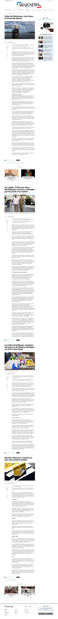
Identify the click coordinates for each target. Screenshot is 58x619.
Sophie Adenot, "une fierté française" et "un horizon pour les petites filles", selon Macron (48, 46)
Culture (33, 9)
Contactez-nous (27, 609)
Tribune (44, 9)
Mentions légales (27, 612)
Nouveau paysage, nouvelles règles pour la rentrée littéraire (11, 595)
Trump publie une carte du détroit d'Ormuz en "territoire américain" (48, 54)
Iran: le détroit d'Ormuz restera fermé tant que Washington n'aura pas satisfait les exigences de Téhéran (48, 59)
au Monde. (29, 128)
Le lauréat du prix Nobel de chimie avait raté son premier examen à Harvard (28, 178)
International (21, 9)
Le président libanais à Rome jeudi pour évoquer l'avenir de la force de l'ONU (48, 42)
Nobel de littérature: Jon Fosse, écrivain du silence (14, 13)
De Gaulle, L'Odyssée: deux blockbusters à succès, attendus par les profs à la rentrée (19, 189)
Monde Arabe (8, 9)
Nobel (33, 52)
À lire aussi (20, 167)
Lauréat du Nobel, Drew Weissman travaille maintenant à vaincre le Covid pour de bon (11, 178)
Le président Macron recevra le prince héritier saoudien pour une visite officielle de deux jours (48, 37)
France (14, 9)
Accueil (5, 13)
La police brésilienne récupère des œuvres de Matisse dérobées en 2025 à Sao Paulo (20, 347)
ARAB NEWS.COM (7, 0)
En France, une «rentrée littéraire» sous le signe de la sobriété (28, 595)
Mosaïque (50, 9)
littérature (28, 148)
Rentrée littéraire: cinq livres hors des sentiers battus (18, 459)
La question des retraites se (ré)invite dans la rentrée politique (48, 50)
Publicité (26, 610)
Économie (28, 9)
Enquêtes (39, 9)
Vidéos (16, 613)
